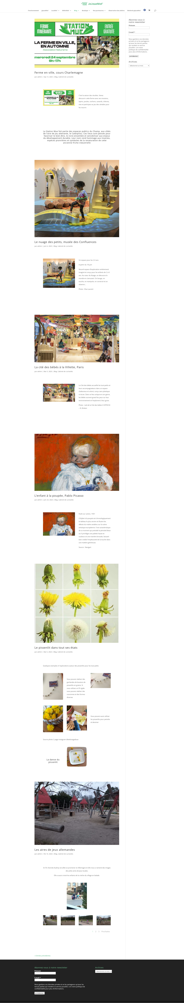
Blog (75, 10)
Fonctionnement (33, 10)
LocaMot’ (54, 10)
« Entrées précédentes (42, 956)
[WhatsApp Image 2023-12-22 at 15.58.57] (104, 925)
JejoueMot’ (45, 10)
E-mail (132, 32)
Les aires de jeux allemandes (54, 850)
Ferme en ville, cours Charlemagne (58, 72)
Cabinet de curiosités (65, 77)
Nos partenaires (98, 10)
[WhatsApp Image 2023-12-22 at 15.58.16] (50, 925)
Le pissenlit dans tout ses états (55, 647)
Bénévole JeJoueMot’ (134, 10)
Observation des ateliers (117, 10)
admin (39, 77)
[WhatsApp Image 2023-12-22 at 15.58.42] (68, 925)
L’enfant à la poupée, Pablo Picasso (59, 496)
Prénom (132, 25)
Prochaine (105, 931)
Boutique (85, 10)
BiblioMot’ (65, 10)
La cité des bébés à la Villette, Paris (59, 367)
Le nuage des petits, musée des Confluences (65, 242)
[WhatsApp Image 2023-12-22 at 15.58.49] (86, 925)
